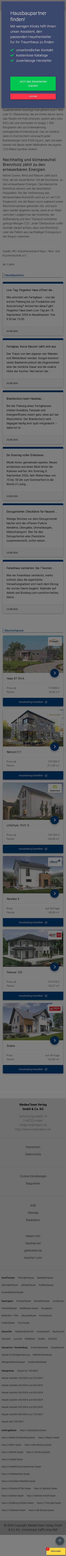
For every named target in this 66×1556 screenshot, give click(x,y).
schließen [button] (33, 96)
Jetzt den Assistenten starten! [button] (33, 83)
